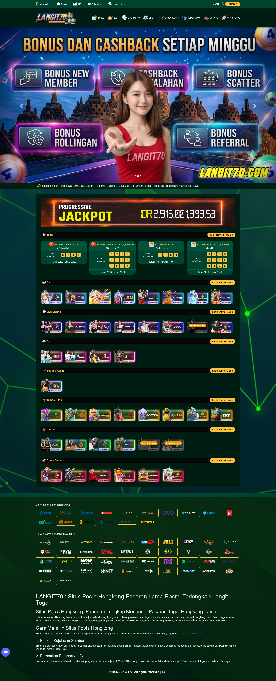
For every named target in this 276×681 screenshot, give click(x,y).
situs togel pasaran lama (191, 633)
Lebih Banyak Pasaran (221, 234)
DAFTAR (232, 4)
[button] (20, 105)
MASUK (216, 4)
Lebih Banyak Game (222, 282)
